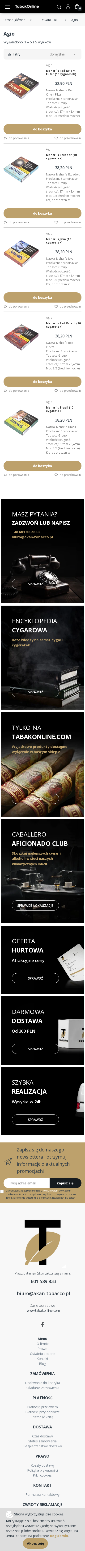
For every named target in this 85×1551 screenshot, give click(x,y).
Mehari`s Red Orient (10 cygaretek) (63, 325)
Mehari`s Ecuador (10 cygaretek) (61, 156)
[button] (59, 6)
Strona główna (15, 20)
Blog (42, 1363)
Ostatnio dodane (42, 1353)
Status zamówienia (42, 1441)
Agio (49, 65)
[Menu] (7, 7)
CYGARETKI (48, 20)
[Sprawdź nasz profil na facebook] (42, 1324)
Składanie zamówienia (42, 1387)
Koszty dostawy (43, 1465)
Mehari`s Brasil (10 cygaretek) (59, 409)
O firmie (43, 1343)
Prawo (42, 1348)
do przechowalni (70, 138)
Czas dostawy (42, 1436)
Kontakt (42, 1358)
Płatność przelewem (42, 1407)
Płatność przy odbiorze (42, 1412)
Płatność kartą (42, 1417)
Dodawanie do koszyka (42, 1383)
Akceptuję (35, 1543)
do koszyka (42, 129)
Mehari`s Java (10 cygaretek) (58, 240)
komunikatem (50, 1190)
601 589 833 (43, 1281)
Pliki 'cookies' (42, 1475)
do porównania (18, 138)
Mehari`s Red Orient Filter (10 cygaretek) (61, 72)
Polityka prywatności (42, 1470)
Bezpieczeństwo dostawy (42, 1446)
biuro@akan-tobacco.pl (43, 1293)
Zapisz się (65, 1183)
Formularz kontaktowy (42, 1494)
